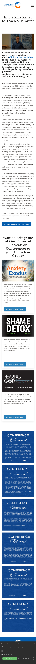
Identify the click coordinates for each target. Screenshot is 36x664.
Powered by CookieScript (8, 662)
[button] (18, 654)
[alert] (18, 652)
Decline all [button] (26, 658)
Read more (25, 648)
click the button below (21, 57)
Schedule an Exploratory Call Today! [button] (16, 224)
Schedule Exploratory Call (15, 309)
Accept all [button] (9, 658)
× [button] (34, 643)
